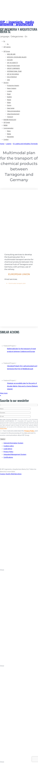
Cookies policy (9, 446)
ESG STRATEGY (12, 77)
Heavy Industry (11, 88)
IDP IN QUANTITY (12, 63)
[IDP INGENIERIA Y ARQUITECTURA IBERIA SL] (4, 8)
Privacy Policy (3, 428)
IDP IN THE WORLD (13, 74)
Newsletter (10, 137)
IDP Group (7, 51)
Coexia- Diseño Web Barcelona (10, 474)
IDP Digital (7, 122)
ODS (8, 80)
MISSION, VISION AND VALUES (16, 57)
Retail (9, 94)
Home (2, 144)
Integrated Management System (15, 454)
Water (9, 102)
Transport (10, 117)
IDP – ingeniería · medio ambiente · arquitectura (17, 23)
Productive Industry (13, 85)
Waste (9, 100)
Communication (8, 128)
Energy (9, 105)
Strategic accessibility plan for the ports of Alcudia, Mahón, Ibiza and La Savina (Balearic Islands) (22, 386)
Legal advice (8, 449)
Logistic (9, 91)
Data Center (10, 108)
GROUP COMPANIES (13, 68)
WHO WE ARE (11, 54)
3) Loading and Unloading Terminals (25, 144)
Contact (6, 139)
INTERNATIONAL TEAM (14, 71)
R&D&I (6, 125)
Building (9, 97)
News (9, 131)
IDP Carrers (7, 47)
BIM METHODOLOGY (10, 120)
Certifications (8, 457)
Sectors (6, 82)
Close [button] (2, 570)
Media (9, 134)
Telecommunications (13, 111)
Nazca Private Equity (13, 65)
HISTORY (10, 60)
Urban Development (13, 114)
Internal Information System (13, 443)
